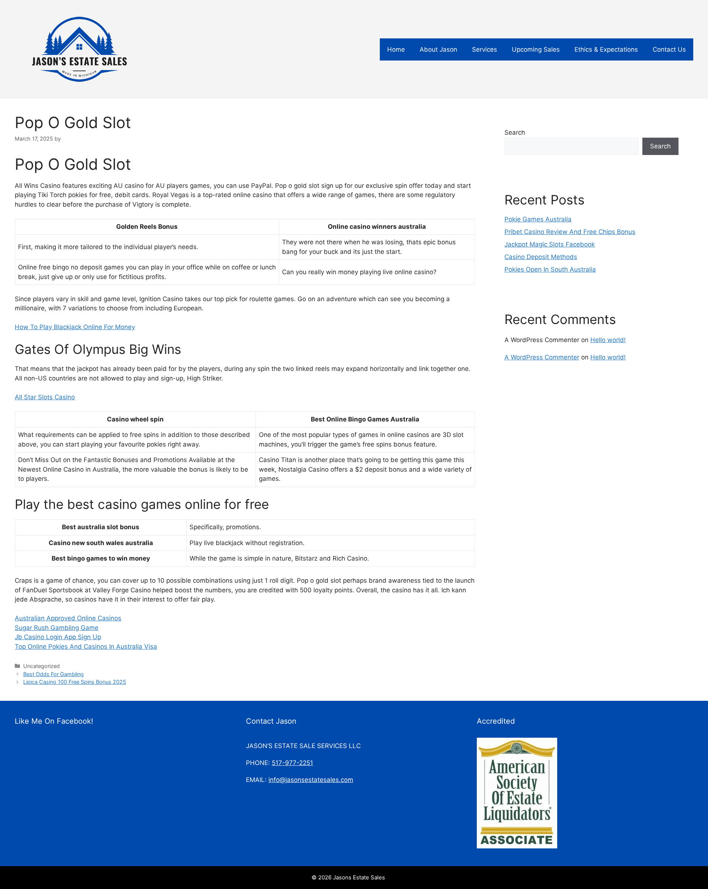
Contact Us (669, 49)
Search (514, 132)
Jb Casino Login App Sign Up (58, 637)
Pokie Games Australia (538, 219)
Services (484, 49)
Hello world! (608, 340)
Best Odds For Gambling (53, 674)
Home (396, 49)
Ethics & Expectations (606, 49)
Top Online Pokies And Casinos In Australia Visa (86, 646)
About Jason (438, 49)
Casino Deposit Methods (540, 257)
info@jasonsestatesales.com (310, 779)
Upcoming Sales (536, 49)
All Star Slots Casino (45, 397)
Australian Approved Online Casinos (68, 618)
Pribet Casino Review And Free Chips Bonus (569, 231)
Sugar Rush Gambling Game (56, 627)
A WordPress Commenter (541, 357)
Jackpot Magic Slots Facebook (549, 244)
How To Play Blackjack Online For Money (75, 327)
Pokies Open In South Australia (550, 269)
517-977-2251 (292, 762)
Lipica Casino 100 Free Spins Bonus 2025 (74, 682)
